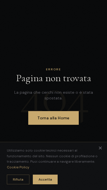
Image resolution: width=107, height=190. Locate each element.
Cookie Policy (18, 167)
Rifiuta (18, 179)
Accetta (45, 179)
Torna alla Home (53, 117)
